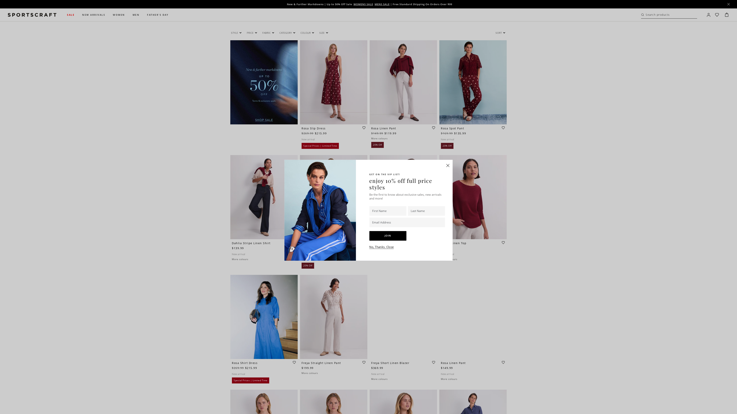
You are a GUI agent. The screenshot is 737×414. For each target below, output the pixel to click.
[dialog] (368, 207)
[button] (448, 165)
